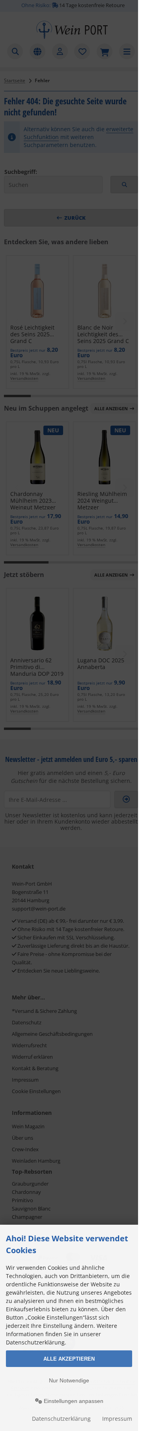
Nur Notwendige (69, 1380)
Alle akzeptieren (69, 1359)
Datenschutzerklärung (61, 1418)
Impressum (117, 1418)
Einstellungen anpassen (72, 1401)
